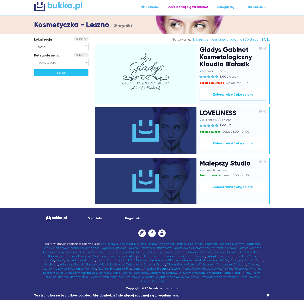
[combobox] (61, 46)
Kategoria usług (46, 55)
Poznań (137, 268)
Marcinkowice (145, 260)
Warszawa (133, 276)
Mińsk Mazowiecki (206, 260)
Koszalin (116, 256)
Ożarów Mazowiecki (55, 268)
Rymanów (255, 268)
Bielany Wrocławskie (161, 243)
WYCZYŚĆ (81, 39)
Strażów (171, 272)
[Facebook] (152, 233)
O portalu (94, 218)
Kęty (243, 252)
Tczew (256, 272)
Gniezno (255, 248)
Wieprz (161, 276)
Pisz (128, 268)
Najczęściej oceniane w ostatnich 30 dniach (226, 39)
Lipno (237, 256)
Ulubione (152, 7)
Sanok (60, 272)
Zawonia (254, 276)
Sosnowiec (158, 272)
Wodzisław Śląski (178, 276)
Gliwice (243, 248)
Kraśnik (179, 256)
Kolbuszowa (69, 256)
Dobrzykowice (182, 248)
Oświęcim (239, 264)
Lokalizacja (43, 39)
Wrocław (219, 276)
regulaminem (168, 295)
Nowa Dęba (125, 264)
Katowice (232, 252)
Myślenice (51, 264)
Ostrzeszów (224, 264)
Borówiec (196, 243)
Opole (181, 264)
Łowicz (122, 260)
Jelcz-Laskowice (188, 252)
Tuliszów (94, 276)
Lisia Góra (249, 256)
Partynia (90, 268)
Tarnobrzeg (232, 272)
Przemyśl (163, 268)
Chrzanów (60, 248)
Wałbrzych (117, 276)
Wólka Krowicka (201, 276)
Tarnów (246, 272)
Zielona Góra (148, 281)
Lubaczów (47, 260)
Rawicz (227, 268)
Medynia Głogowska (169, 260)
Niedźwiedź (108, 264)
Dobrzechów (162, 248)
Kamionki (206, 252)
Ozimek (253, 264)
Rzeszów (49, 272)
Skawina (127, 272)
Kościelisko (129, 256)
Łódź (131, 260)
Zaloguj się (225, 7)
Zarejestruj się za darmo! (188, 7)
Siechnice (102, 272)
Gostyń (59, 252)
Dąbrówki (119, 248)
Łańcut (101, 260)
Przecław (150, 268)
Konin (95, 256)
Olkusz (160, 264)
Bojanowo (182, 243)
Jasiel (139, 252)
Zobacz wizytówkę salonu (233, 94)
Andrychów (108, 243)
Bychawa (238, 243)
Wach (105, 276)
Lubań (60, 260)
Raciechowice (212, 268)
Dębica (133, 248)
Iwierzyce (114, 252)
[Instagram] (142, 233)
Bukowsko (224, 243)
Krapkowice (166, 256)
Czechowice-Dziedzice (83, 248)
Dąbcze (106, 248)
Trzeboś (63, 276)
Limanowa (225, 256)
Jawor (157, 252)
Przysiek (176, 268)
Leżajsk (212, 256)
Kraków (152, 256)
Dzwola (232, 248)
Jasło (148, 252)
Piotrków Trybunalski (111, 268)
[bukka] (73, 6)
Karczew (219, 252)
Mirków (223, 260)
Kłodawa (53, 256)
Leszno (200, 256)
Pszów (187, 268)
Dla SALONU (256, 7)
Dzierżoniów (217, 248)
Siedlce (115, 272)
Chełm (47, 248)
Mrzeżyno (236, 260)
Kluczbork (253, 252)
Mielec (188, 260)
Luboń (79, 260)
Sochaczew (141, 272)
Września (232, 276)
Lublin (70, 260)
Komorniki (84, 256)
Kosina (105, 256)
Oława (171, 264)
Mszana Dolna (253, 260)
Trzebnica (49, 276)
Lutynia (90, 260)
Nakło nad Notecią (72, 264)
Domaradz (200, 248)
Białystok (140, 243)
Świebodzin (215, 272)
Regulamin (133, 218)
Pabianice (77, 268)
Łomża (111, 260)
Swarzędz (198, 272)
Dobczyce (146, 248)
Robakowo (240, 268)
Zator (243, 276)
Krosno (190, 256)
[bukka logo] (56, 218)
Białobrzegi (125, 243)
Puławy (197, 268)
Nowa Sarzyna (145, 264)
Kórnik (142, 256)
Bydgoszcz (253, 243)
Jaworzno (169, 252)
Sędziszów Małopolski (80, 272)
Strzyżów (184, 272)
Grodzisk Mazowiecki (92, 252)
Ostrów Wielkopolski (200, 264)
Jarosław (128, 252)
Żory (162, 281)
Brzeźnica (210, 243)
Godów (48, 252)
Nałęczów (92, 264)
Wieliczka (148, 276)
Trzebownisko (79, 276)
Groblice (71, 252)
